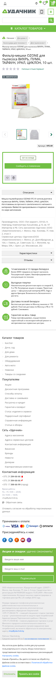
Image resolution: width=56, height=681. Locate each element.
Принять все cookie (29, 673)
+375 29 (11, 476)
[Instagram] (29, 540)
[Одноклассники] (16, 540)
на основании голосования (37, 638)
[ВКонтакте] (10, 540)
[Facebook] (4, 540)
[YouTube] (23, 540)
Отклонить (9, 673)
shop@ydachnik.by (16, 631)
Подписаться (28, 578)
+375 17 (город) (15, 484)
